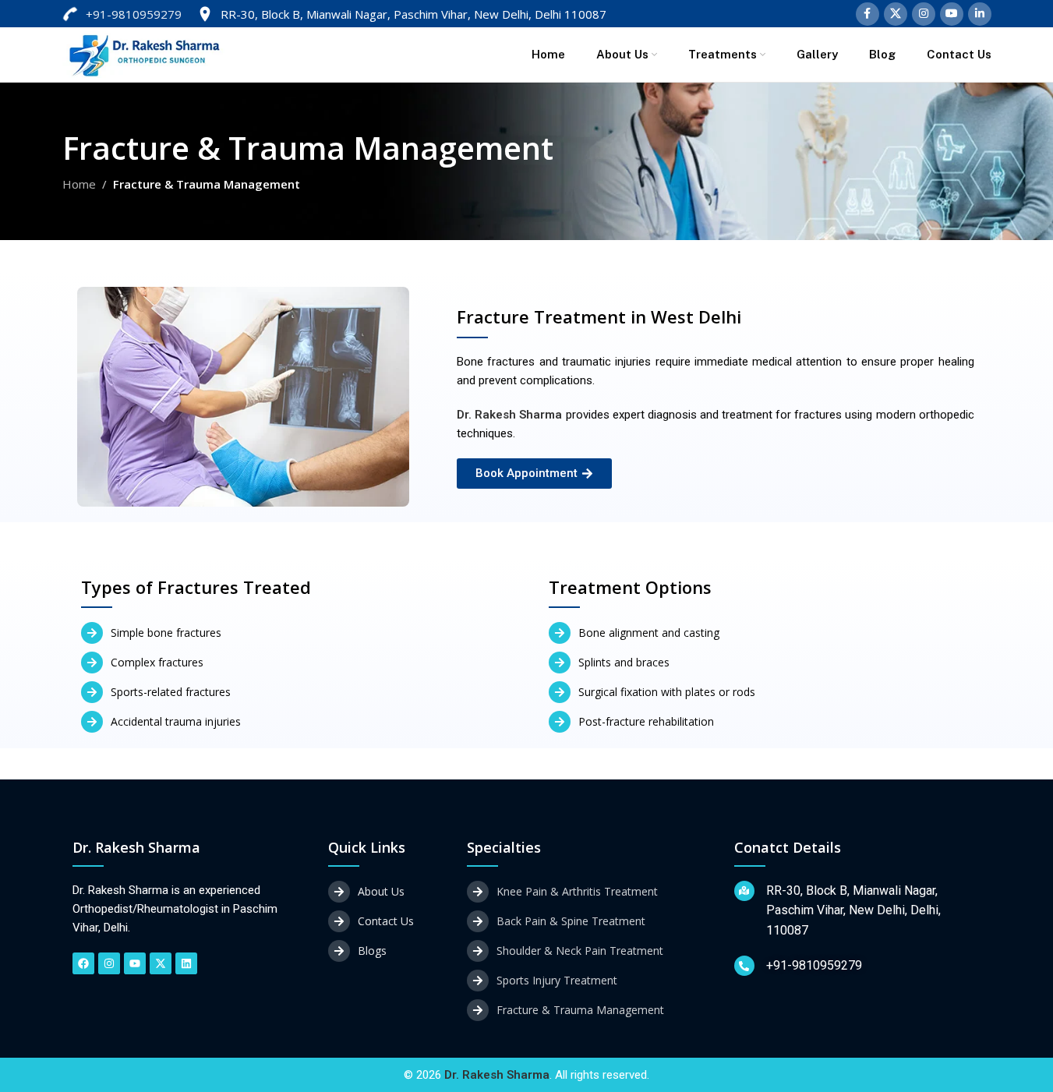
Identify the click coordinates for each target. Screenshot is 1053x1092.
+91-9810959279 (134, 14)
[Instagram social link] (923, 14)
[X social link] (895, 14)
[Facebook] (83, 963)
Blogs (372, 950)
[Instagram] (109, 963)
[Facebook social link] (867, 14)
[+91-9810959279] (744, 966)
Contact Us (386, 921)
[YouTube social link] (951, 14)
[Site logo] (144, 53)
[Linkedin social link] (979, 14)
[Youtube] (135, 963)
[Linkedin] (186, 963)
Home (79, 184)
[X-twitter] (160, 963)
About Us (381, 891)
